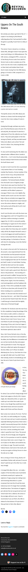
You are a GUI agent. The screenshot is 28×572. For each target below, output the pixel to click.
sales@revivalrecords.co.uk (8, 548)
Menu (4, 17)
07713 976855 (7, 546)
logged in (10, 527)
